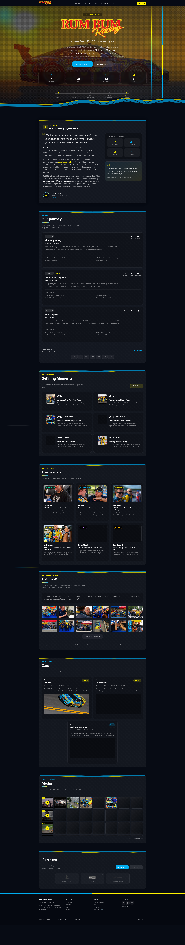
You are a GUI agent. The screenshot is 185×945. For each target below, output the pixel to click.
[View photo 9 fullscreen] (84, 626)
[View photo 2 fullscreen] (67, 612)
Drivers (94, 3)
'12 (86, 357)
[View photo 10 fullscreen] (101, 626)
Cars (100, 3)
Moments (87, 3)
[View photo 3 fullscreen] (84, 612)
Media (106, 3)
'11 (80, 357)
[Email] (132, 903)
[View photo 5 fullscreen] (118, 612)
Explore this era (49, 264)
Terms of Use (67, 919)
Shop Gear (141, 3)
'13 (92, 357)
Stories (112, 3)
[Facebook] (128, 903)
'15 (105, 357)
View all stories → (138, 350)
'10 (74, 357)
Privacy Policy (76, 919)
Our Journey (77, 3)
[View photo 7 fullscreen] (49, 626)
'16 (111, 357)
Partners (97, 907)
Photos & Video (99, 902)
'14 (99, 357)
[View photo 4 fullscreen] (101, 612)
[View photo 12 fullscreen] (135, 626)
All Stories (135, 386)
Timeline (69, 902)
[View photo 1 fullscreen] (49, 612)
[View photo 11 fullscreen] (118, 626)
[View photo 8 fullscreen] (67, 626)
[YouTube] (123, 903)
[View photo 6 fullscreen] (135, 612)
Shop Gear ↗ (98, 909)
